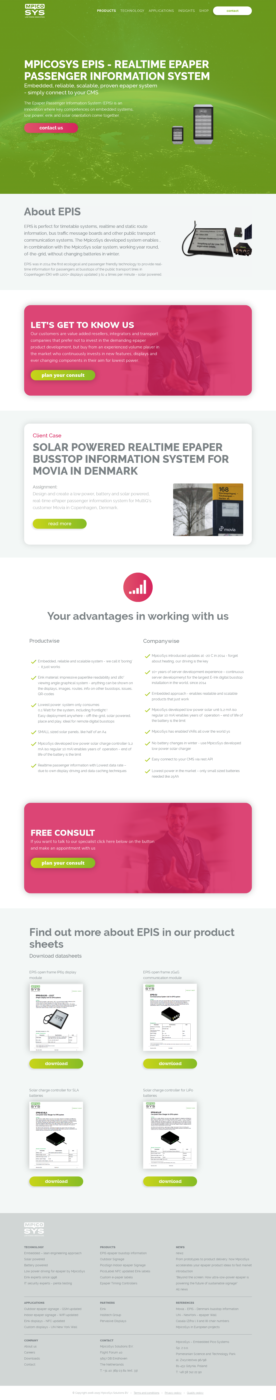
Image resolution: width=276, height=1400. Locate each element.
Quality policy (195, 1392)
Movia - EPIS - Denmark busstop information (207, 1309)
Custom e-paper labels (116, 1277)
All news (182, 1289)
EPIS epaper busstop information (123, 1253)
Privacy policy (173, 1392)
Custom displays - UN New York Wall (50, 1327)
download (56, 1063)
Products (106, 10)
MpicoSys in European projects (198, 1327)
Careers (29, 1352)
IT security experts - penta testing (48, 1283)
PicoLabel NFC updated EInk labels (125, 1271)
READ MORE (59, 523)
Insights (186, 10)
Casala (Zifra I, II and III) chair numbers (202, 1321)
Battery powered (36, 1265)
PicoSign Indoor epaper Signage (123, 1265)
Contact (29, 1364)
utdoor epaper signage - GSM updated (54, 1309)
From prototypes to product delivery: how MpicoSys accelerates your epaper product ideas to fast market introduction (214, 1265)
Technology (132, 10)
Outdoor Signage (112, 1259)
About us (30, 1346)
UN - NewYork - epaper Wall (196, 1315)
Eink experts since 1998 (40, 1277)
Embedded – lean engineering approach (53, 1253)
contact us (51, 128)
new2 (179, 1253)
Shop (204, 10)
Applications (161, 10)
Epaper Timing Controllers (118, 1283)
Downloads (32, 1358)
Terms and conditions (146, 1392)
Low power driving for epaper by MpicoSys (54, 1271)
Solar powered (34, 1259)
